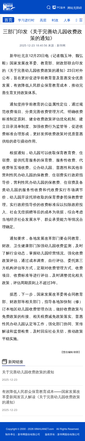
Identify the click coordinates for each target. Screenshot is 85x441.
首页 (8, 19)
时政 (55, 20)
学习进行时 (26, 20)
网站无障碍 (74, 8)
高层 (43, 20)
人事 (67, 20)
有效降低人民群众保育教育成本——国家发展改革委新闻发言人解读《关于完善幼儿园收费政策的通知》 (41, 397)
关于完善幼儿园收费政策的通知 (28, 372)
